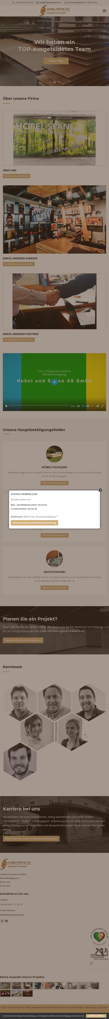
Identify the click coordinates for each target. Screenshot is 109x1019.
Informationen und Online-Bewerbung (34, 522)
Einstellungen (96, 1016)
